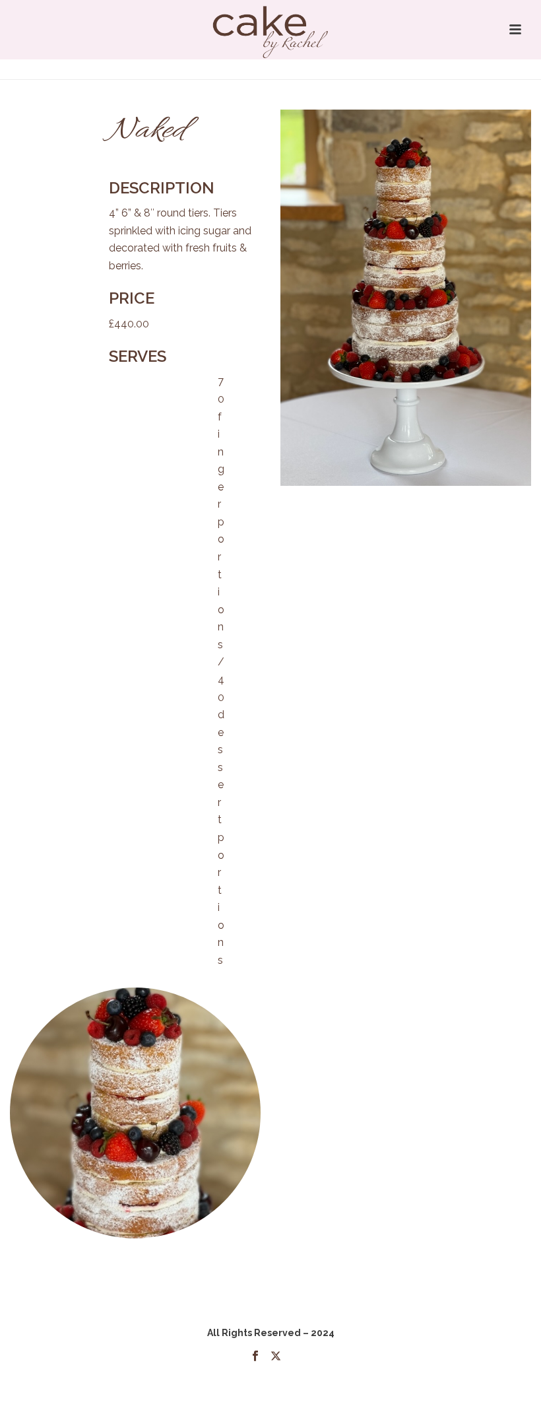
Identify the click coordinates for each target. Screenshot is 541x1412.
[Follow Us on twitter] (275, 1356)
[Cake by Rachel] (270, 29)
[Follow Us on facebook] (255, 1356)
